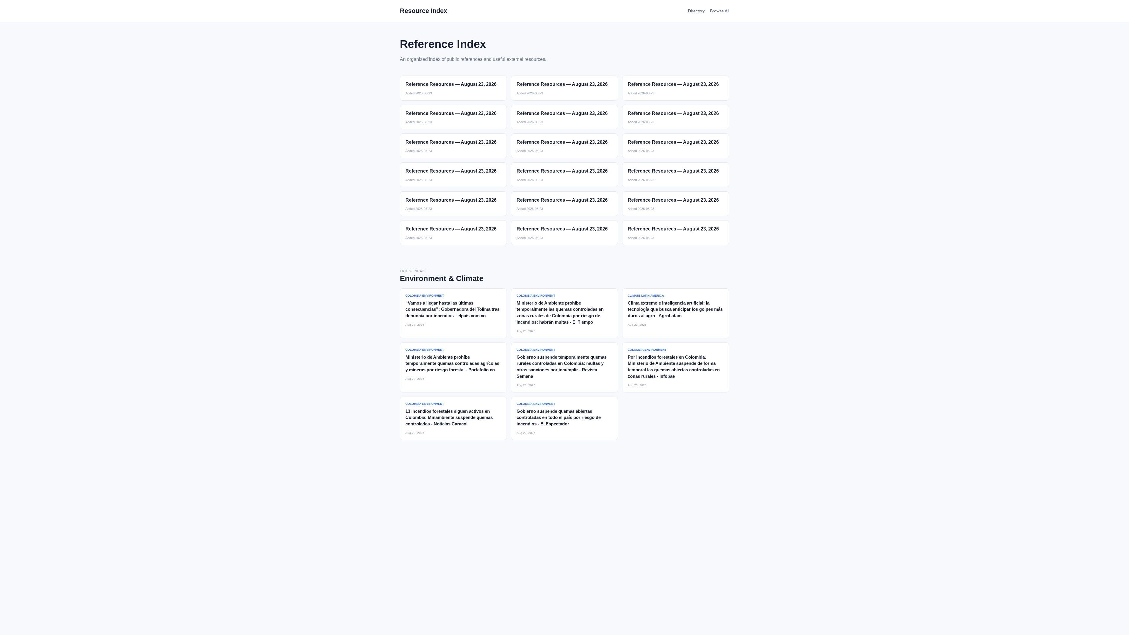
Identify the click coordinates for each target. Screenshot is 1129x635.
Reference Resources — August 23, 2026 (451, 84)
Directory (696, 11)
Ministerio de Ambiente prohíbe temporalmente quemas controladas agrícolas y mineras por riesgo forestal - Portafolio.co (452, 363)
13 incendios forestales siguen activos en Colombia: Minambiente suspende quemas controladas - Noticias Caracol (449, 418)
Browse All (719, 11)
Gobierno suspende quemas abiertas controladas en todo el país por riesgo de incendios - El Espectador (559, 418)
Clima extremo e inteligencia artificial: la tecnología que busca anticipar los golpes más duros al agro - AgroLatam (675, 309)
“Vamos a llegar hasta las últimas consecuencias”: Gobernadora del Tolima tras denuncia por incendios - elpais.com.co (452, 309)
